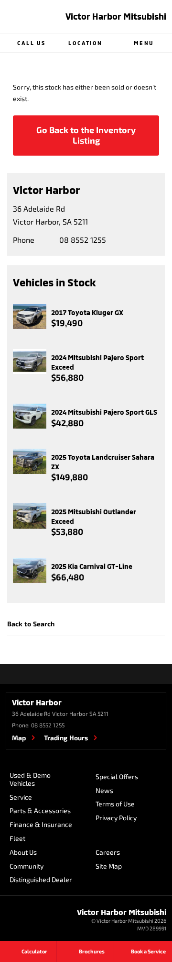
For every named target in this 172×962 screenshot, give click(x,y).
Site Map (109, 866)
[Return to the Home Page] (19, 920)
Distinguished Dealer (41, 879)
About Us (23, 852)
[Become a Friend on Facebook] (99, 674)
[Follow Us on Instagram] (73, 674)
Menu (144, 43)
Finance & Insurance (41, 824)
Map (19, 738)
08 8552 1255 (82, 239)
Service (21, 797)
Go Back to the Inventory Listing (86, 135)
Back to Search (30, 624)
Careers (108, 852)
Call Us (31, 43)
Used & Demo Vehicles (30, 779)
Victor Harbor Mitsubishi (115, 16)
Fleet (17, 838)
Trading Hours (66, 738)
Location (85, 43)
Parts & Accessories (40, 810)
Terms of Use (115, 804)
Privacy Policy (116, 818)
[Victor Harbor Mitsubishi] (19, 16)
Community (26, 866)
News (104, 790)
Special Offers (117, 776)
